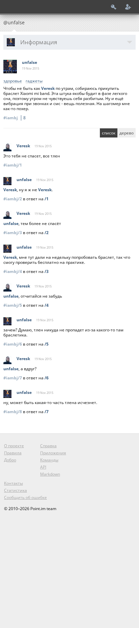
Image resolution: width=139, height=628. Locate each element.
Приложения (53, 452)
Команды (49, 459)
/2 (47, 232)
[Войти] (113, 7)
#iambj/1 (12, 165)
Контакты (13, 483)
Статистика (15, 490)
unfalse (29, 62)
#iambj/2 (12, 199)
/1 (47, 199)
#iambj (14, 118)
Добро (10, 459)
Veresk (48, 88)
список (108, 133)
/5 (47, 344)
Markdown (50, 474)
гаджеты (34, 81)
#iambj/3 (12, 232)
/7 (47, 412)
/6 (47, 378)
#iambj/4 (12, 271)
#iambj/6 (12, 344)
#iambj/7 (12, 378)
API (43, 467)
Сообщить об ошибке (25, 497)
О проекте (14, 445)
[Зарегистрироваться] (128, 7)
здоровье (12, 81)
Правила (13, 452)
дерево (126, 133)
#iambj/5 (12, 305)
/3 (47, 271)
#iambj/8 (12, 412)
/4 (47, 305)
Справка (48, 445)
